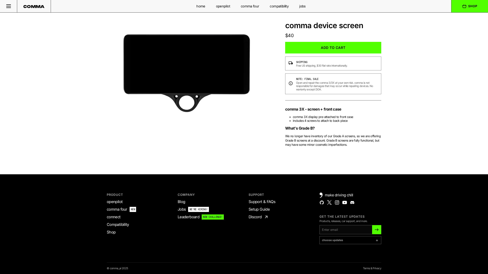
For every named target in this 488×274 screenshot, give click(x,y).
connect (114, 217)
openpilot (223, 6)
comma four (250, 6)
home (200, 6)
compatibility (279, 6)
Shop (472, 6)
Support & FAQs (262, 201)
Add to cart (333, 48)
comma (34, 6)
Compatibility (118, 224)
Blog (181, 201)
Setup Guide (259, 209)
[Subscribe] (376, 229)
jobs (302, 6)
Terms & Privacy (372, 268)
